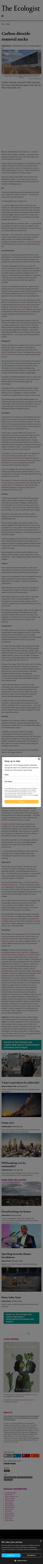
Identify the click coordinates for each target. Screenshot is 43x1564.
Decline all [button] (31, 1555)
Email (6, 774)
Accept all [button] (11, 1555)
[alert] (21, 1551)
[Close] (39, 759)
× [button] (40, 1541)
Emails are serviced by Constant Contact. (21, 795)
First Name (8, 781)
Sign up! (21, 801)
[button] (21, 1561)
